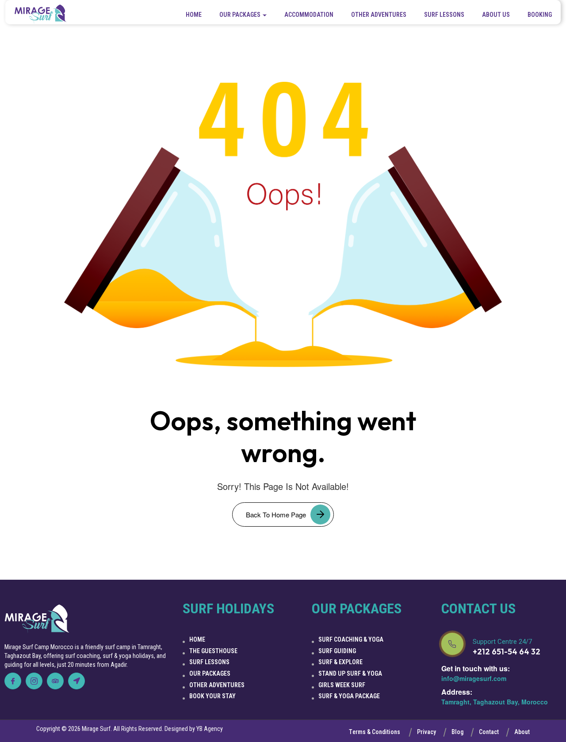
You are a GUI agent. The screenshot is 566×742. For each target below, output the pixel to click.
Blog (457, 731)
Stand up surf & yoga (350, 673)
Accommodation (308, 14)
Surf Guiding (337, 650)
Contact (489, 731)
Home (194, 14)
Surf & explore (340, 662)
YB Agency (209, 728)
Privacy (426, 731)
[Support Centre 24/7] (452, 644)
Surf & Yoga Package (349, 696)
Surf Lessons (444, 14)
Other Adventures (378, 14)
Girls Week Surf (341, 684)
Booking (540, 14)
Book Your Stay (212, 696)
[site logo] (40, 14)
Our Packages (209, 673)
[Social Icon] (12, 681)
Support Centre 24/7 (502, 642)
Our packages (239, 14)
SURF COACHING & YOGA (350, 639)
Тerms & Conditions (375, 731)
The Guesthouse (213, 650)
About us (496, 14)
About (522, 731)
